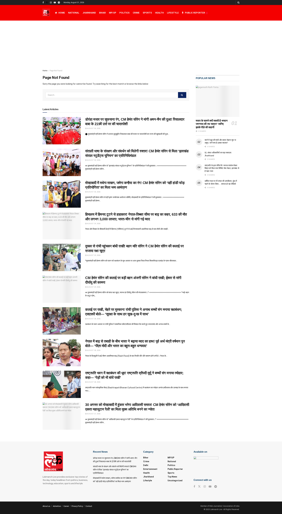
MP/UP (112, 12)
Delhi (145, 465)
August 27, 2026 (93, 414)
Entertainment (150, 469)
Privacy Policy (77, 506)
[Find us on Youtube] (55, 2)
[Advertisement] (141, 42)
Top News (172, 477)
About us (46, 506)
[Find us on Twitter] (47, 2)
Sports (147, 12)
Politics (124, 12)
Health (159, 12)
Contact (88, 506)
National (73, 12)
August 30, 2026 (93, 128)
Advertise (57, 506)
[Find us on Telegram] (59, 2)
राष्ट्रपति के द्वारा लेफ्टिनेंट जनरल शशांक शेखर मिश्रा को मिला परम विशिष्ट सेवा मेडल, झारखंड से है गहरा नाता (222, 168)
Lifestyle (173, 12)
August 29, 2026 (93, 224)
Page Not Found (56, 71)
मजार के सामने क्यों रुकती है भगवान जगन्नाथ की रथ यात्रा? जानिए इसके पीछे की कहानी (212, 124)
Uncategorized (175, 480)
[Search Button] (238, 2)
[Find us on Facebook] (43, 2)
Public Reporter (195, 12)
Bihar (102, 12)
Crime (136, 12)
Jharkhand (89, 12)
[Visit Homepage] (46, 13)
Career (66, 506)
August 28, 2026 (93, 319)
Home (61, 12)
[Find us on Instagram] (51, 2)
